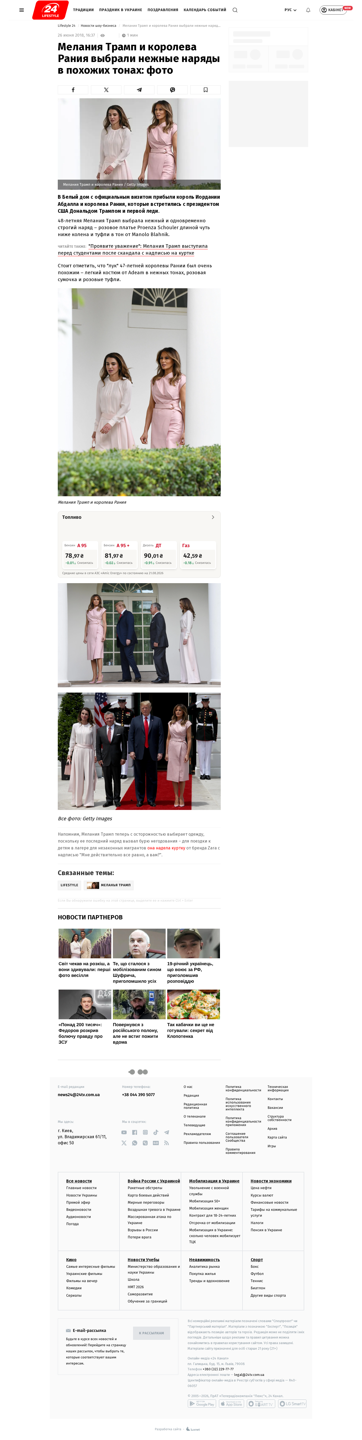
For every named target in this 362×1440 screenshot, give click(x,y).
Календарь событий (205, 10)
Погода (72, 1224)
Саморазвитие (140, 1294)
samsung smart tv (292, 1403)
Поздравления (163, 10)
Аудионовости (78, 1217)
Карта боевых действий (148, 1195)
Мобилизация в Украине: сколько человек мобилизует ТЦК (214, 1236)
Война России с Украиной (154, 1181)
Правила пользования (202, 1143)
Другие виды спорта (268, 1295)
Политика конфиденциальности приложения (243, 1121)
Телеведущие (194, 1125)
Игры (272, 1146)
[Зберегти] (205, 90)
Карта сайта (277, 1137)
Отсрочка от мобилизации (212, 1223)
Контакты (275, 1099)
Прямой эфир (78, 1202)
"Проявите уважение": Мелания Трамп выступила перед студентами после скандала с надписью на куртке (133, 249)
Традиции (83, 10)
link (124, 1132)
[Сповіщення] (308, 10)
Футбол (257, 1273)
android (202, 1403)
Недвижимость (204, 1259)
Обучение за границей (147, 1301)
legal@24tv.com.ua (249, 1375)
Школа (133, 1279)
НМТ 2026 (136, 1287)
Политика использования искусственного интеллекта (238, 1104)
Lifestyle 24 (67, 26)
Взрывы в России (143, 1230)
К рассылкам (151, 1333)
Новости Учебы (143, 1259)
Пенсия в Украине (266, 1230)
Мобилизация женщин (209, 1208)
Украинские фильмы (84, 1273)
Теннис (257, 1281)
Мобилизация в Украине (214, 1181)
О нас (188, 1087)
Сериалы (74, 1295)
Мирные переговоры (146, 1202)
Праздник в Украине (120, 10)
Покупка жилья (202, 1273)
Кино (71, 1259)
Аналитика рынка (204, 1266)
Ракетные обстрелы (145, 1188)
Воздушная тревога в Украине (154, 1209)
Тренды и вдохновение (209, 1281)
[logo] (50, 10)
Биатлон (258, 1288)
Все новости (79, 1181)
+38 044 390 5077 (138, 1094)
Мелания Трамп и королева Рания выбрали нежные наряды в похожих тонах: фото (171, 26)
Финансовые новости (269, 1202)
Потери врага (139, 1237)
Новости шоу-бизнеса (99, 26)
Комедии (74, 1288)
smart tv (261, 1403)
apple (231, 1403)
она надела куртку (166, 847)
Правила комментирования (240, 1151)
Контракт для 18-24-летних (212, 1215)
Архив (272, 1129)
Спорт (257, 1259)
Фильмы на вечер (81, 1281)
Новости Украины (81, 1195)
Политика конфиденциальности (243, 1088)
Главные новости (81, 1188)
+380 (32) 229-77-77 (218, 1369)
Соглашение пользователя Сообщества (237, 1137)
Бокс (255, 1266)
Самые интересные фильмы (90, 1266)
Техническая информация (278, 1088)
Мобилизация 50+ (204, 1201)
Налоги (257, 1223)
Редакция (191, 1095)
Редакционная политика (195, 1106)
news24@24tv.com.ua (79, 1094)
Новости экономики (271, 1181)
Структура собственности (280, 1118)
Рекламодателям (197, 1134)
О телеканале (195, 1116)
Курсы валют (262, 1195)
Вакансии (275, 1108)
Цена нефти (261, 1188)
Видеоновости (78, 1209)
